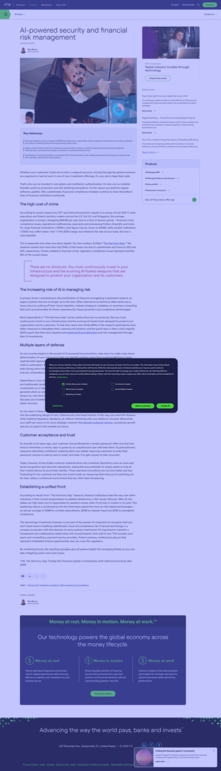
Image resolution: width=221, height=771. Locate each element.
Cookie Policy (62, 377)
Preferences (58, 406)
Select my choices (142, 406)
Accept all (165, 406)
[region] (111, 385)
